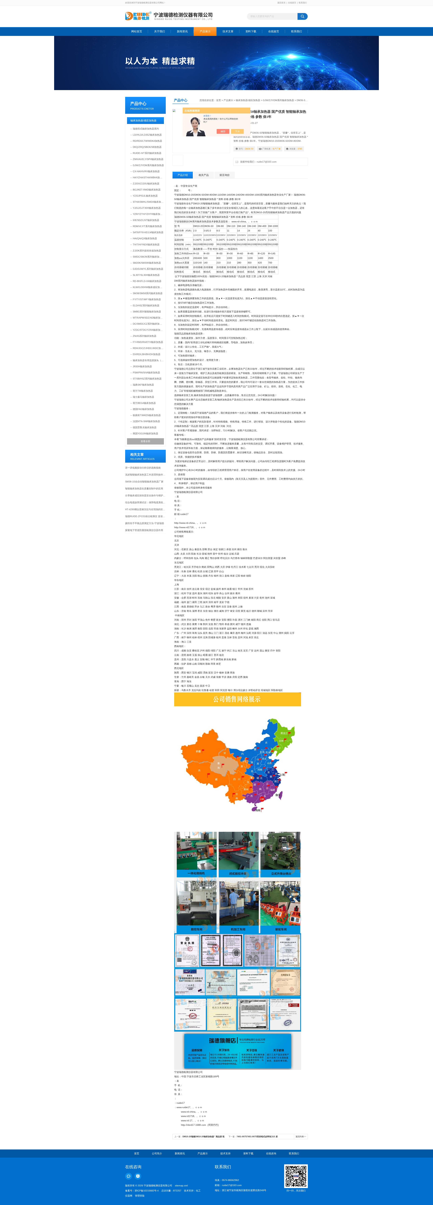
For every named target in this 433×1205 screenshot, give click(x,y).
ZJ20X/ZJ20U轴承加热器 (146, 183)
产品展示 (205, 31)
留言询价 (225, 175)
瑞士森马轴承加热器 (143, 397)
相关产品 (204, 175)
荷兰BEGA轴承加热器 (144, 403)
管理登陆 (139, 1195)
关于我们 (159, 31)
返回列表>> (301, 1136)
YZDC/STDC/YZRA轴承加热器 (148, 330)
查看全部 (145, 441)
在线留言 (292, 3)
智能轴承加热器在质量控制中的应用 (144, 488)
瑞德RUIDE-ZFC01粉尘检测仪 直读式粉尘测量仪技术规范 (145, 516)
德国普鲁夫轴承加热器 (144, 427)
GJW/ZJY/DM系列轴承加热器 (148, 165)
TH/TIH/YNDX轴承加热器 (146, 244)
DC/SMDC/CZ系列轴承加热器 (148, 323)
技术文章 (228, 31)
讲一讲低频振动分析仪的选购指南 (143, 467)
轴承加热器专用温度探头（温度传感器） (148, 360)
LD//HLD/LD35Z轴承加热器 (147, 134)
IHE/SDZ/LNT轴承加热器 (146, 220)
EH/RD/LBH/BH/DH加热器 (146, 354)
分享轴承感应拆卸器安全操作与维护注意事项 (145, 495)
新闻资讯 (182, 31)
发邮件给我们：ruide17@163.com (258, 161)
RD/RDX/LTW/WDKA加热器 (147, 141)
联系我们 (303, 3)
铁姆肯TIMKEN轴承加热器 (147, 415)
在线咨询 (271, 1153)
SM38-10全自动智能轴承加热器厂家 (144, 481)
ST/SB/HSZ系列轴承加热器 (147, 378)
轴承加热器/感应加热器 (143, 120)
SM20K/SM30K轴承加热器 (147, 262)
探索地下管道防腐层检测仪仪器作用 (144, 530)
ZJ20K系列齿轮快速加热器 (147, 250)
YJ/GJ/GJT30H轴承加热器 (147, 208)
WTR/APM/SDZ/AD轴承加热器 (148, 317)
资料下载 (250, 31)
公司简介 (157, 1153)
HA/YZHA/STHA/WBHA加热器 (148, 177)
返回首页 (281, 3)
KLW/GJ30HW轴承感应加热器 (148, 287)
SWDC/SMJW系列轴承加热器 (148, 256)
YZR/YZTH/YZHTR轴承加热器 (148, 214)
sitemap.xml (181, 1185)
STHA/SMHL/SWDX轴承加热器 (148, 201)
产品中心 (138, 103)
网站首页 (136, 31)
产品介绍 (183, 175)
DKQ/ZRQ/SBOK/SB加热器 (147, 147)
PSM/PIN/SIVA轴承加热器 (146, 372)
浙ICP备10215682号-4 (147, 1190)
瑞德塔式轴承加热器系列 (146, 128)
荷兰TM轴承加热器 (143, 390)
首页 (218, 100)
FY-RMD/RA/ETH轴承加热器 (148, 342)
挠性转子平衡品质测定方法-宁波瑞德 (144, 523)
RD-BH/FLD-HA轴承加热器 (147, 281)
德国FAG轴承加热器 (143, 409)
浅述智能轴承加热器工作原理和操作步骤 (145, 474)
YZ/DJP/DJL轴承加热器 (145, 195)
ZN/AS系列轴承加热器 (144, 336)
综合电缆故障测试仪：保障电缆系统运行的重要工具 (145, 502)
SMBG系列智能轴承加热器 (147, 311)
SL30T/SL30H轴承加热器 (146, 275)
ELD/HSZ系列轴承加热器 (146, 305)
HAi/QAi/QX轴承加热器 (145, 238)
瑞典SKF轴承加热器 (143, 384)
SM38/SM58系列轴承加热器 (148, 293)
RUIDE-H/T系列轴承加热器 (147, 153)
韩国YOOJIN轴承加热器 (145, 433)
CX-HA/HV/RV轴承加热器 (146, 171)
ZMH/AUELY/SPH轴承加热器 (148, 159)
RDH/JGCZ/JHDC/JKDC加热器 (148, 348)
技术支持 (225, 1153)
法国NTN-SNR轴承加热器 (146, 421)
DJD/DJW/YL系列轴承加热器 (148, 269)
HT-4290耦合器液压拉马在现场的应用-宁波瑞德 (145, 509)
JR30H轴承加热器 (142, 366)
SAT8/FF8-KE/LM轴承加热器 (148, 232)
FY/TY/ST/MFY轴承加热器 (147, 299)
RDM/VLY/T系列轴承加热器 (147, 226)
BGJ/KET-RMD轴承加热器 (147, 189)
